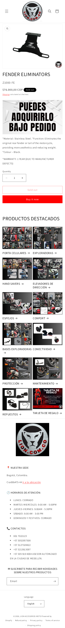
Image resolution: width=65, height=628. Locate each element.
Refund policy (21, 620)
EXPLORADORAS (43, 253)
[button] (6, 11)
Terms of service (53, 620)
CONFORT (39, 318)
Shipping (6, 94)
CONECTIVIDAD (42, 349)
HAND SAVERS (11, 284)
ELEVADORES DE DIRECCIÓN (43, 285)
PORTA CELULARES (14, 253)
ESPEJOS (8, 318)
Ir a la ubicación (31, 482)
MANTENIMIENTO (43, 383)
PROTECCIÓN (10, 383)
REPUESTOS (10, 414)
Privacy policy (36, 620)
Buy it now (32, 199)
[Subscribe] (54, 581)
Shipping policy (34, 625)
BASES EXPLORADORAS (17, 349)
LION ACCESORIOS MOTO (30, 616)
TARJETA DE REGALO (45, 413)
